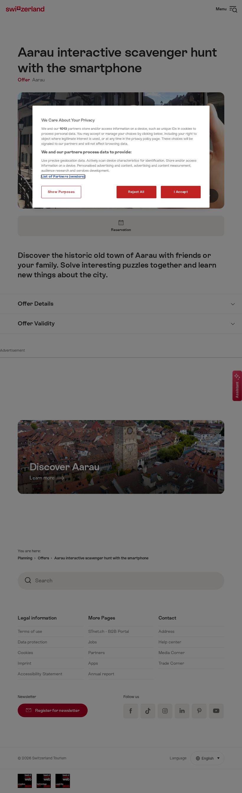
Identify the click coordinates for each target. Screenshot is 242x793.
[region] (121, 157)
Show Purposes (61, 192)
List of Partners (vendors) (63, 176)
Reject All (136, 192)
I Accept (181, 192)
